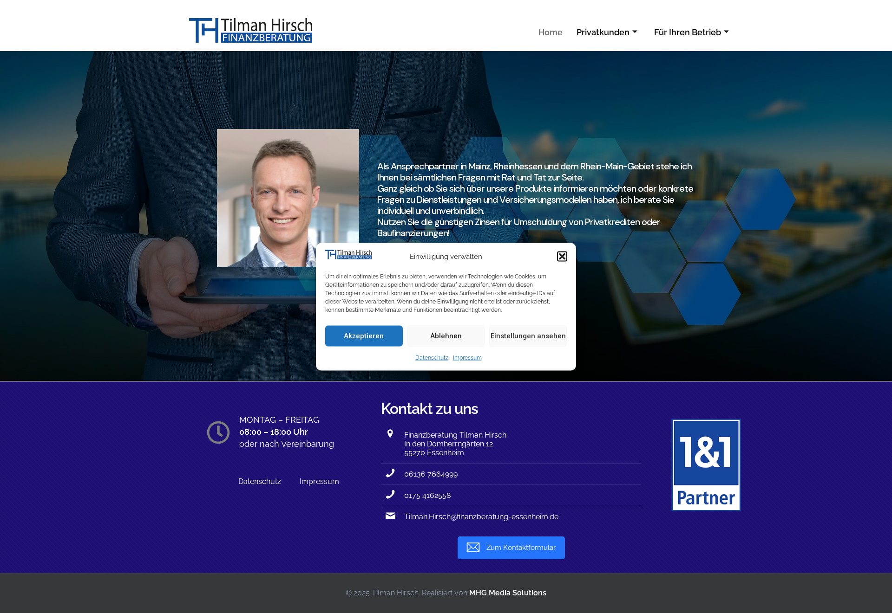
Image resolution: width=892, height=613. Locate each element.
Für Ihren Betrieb (687, 32)
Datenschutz (431, 357)
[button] (562, 256)
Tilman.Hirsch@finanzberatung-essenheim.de (481, 516)
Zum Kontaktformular (521, 547)
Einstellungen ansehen (528, 336)
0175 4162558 (427, 495)
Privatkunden (603, 32)
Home (550, 32)
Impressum (467, 357)
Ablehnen (446, 336)
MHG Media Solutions (507, 592)
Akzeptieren (364, 336)
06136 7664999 (431, 474)
